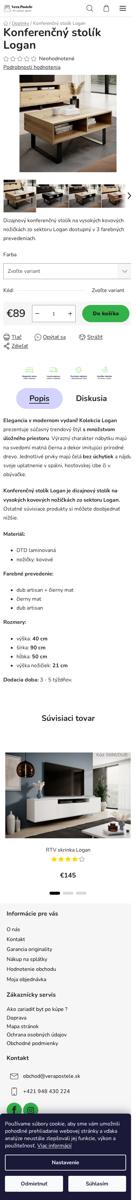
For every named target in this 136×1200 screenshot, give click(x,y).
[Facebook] (14, 1110)
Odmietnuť (34, 1183)
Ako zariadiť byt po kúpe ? (37, 1010)
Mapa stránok (23, 1027)
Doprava (16, 1018)
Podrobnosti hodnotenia (31, 67)
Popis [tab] (39, 398)
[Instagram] (30, 1110)
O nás (13, 929)
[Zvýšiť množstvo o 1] (70, 313)
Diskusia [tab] (91, 398)
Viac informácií (54, 1145)
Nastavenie (65, 1162)
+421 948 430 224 (46, 1091)
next (129, 779)
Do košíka (106, 313)
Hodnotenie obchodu (31, 969)
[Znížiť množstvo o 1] (37, 313)
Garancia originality (29, 949)
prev (7, 779)
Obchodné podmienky (32, 1044)
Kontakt (16, 939)
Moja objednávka (26, 979)
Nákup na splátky (27, 959)
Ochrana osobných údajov (37, 1035)
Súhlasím (97, 1183)
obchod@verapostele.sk (51, 1076)
